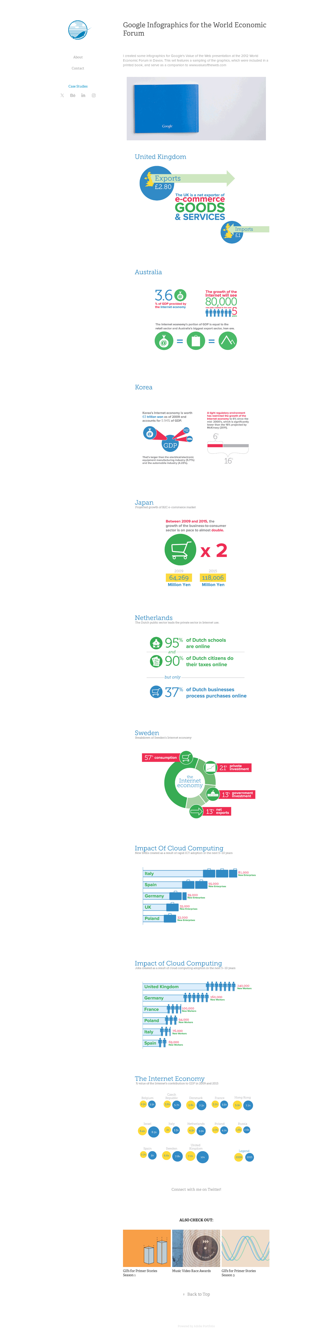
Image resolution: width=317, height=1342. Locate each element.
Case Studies (77, 86)
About (78, 57)
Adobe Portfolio (204, 1326)
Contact (78, 68)
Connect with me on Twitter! (196, 1189)
